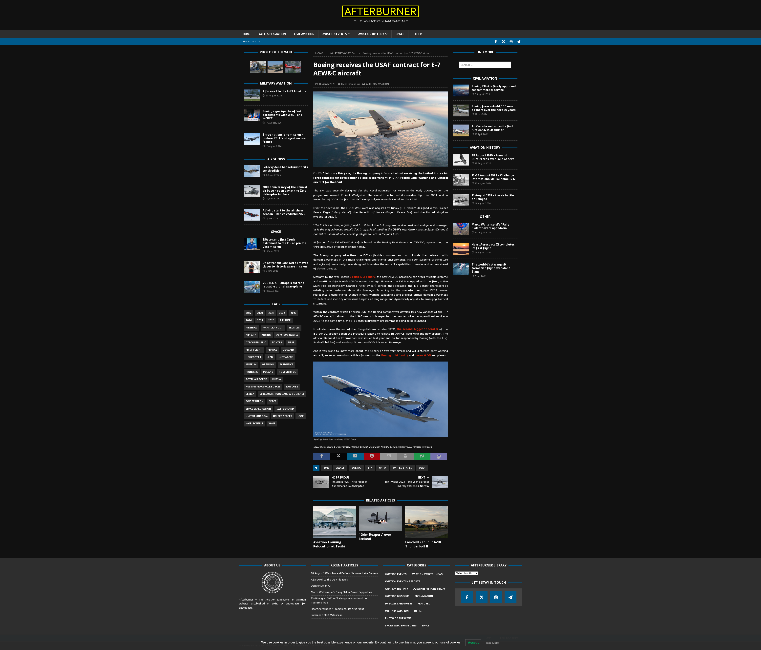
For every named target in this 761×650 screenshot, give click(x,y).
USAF (422, 468)
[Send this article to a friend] (388, 456)
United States (402, 468)
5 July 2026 (480, 276)
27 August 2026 (274, 95)
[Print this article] (405, 456)
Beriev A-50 (423, 355)
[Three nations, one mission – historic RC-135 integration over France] (252, 139)
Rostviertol (287, 372)
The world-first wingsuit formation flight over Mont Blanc (491, 268)
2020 (260, 313)
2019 (248, 313)
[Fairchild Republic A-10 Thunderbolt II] (426, 522)
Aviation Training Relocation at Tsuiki (329, 544)
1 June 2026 (272, 218)
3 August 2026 (273, 175)
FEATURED (424, 604)
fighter (277, 343)
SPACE (400, 34)
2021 (271, 313)
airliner (285, 320)
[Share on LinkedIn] (355, 456)
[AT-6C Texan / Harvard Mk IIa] (258, 67)
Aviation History (485, 147)
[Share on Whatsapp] (422, 456)
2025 (260, 320)
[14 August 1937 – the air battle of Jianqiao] (461, 200)
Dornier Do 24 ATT (322, 586)
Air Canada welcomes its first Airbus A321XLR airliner (492, 128)
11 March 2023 (327, 84)
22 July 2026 (481, 114)
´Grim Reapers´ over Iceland (375, 536)
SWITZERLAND (285, 409)
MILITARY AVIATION (272, 34)
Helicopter (253, 357)
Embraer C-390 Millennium (326, 615)
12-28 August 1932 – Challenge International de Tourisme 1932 (493, 177)
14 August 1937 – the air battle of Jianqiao (493, 197)
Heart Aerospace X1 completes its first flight (493, 246)
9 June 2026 (272, 271)
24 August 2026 (483, 232)
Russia (276, 379)
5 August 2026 (482, 94)
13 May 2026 (272, 291)
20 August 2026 (483, 183)
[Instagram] (511, 41)
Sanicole (292, 387)
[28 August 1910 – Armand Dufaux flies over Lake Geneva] (461, 160)
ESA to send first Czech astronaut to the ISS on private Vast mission (284, 243)
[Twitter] (503, 41)
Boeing (356, 468)
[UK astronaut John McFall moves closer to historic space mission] (252, 267)
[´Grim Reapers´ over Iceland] (380, 518)
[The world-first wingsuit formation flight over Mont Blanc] (461, 269)
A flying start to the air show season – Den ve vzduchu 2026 (284, 212)
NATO (382, 468)
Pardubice (286, 364)
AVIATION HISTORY (371, 34)
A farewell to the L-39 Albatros (284, 91)
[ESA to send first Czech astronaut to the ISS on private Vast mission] (252, 244)
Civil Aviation (485, 78)
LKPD (270, 357)
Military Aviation (276, 83)
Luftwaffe (285, 357)
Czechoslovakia (287, 335)
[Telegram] (518, 41)
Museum (251, 364)
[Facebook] (495, 41)
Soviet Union (254, 401)
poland (268, 372)
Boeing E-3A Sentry (394, 355)
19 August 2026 (482, 252)
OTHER (417, 34)
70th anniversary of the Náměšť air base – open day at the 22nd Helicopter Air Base (285, 190)
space (272, 401)
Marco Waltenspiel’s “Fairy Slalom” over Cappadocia (490, 226)
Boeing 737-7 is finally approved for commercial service (494, 88)
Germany (288, 350)
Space (276, 231)
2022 (282, 313)
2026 (271, 320)
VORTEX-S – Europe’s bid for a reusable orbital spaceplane (283, 285)
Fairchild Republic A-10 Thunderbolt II (423, 544)
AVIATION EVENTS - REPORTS (402, 581)
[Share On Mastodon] (438, 456)
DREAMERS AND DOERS (398, 604)
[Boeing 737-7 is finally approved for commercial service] (461, 90)
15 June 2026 (272, 251)
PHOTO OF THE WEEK (398, 618)
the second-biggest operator (417, 329)
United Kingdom (257, 416)
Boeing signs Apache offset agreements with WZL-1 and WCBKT (282, 115)
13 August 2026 (482, 203)
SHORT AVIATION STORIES (401, 626)
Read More (492, 642)
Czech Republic (256, 343)
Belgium (294, 328)
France (272, 350)
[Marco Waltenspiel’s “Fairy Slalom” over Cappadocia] (461, 229)
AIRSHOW (251, 328)
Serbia (250, 394)
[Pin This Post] (372, 456)
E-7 (370, 468)
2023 (326, 468)
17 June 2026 (272, 198)
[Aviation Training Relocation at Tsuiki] (334, 522)
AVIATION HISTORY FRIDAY (429, 589)
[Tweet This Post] (338, 456)
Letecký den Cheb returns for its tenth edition (285, 169)
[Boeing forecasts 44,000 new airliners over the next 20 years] (461, 110)
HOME (247, 34)
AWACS (340, 468)
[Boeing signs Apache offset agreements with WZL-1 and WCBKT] (252, 115)
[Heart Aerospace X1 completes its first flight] (461, 249)
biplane (251, 335)
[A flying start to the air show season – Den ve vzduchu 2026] (252, 215)
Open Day (268, 364)
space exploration (258, 409)
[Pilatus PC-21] (293, 67)
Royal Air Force (256, 379)
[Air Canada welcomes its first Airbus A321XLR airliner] (461, 130)
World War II (254, 423)
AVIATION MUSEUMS (397, 596)
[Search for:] (485, 65)
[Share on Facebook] (321, 456)
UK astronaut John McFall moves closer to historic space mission (285, 265)
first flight (254, 350)
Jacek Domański (350, 84)
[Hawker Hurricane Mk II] (275, 67)
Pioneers (252, 372)
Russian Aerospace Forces (263, 387)
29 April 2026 (481, 134)
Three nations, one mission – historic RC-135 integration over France (285, 138)
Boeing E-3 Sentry (362, 277)
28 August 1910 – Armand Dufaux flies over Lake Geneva (493, 157)
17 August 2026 (273, 123)
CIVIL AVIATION (304, 34)
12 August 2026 (273, 146)
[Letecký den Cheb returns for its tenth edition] (252, 171)
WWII (272, 423)
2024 (249, 320)
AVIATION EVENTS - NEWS (427, 574)
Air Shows (276, 159)
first (291, 343)
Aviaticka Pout (273, 328)
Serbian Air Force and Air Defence (282, 394)
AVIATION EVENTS (334, 34)
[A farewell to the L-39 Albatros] (252, 95)
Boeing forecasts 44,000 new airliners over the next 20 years (494, 108)
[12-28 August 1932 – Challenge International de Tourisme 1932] (461, 180)
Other (485, 216)
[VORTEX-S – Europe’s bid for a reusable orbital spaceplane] (252, 287)
